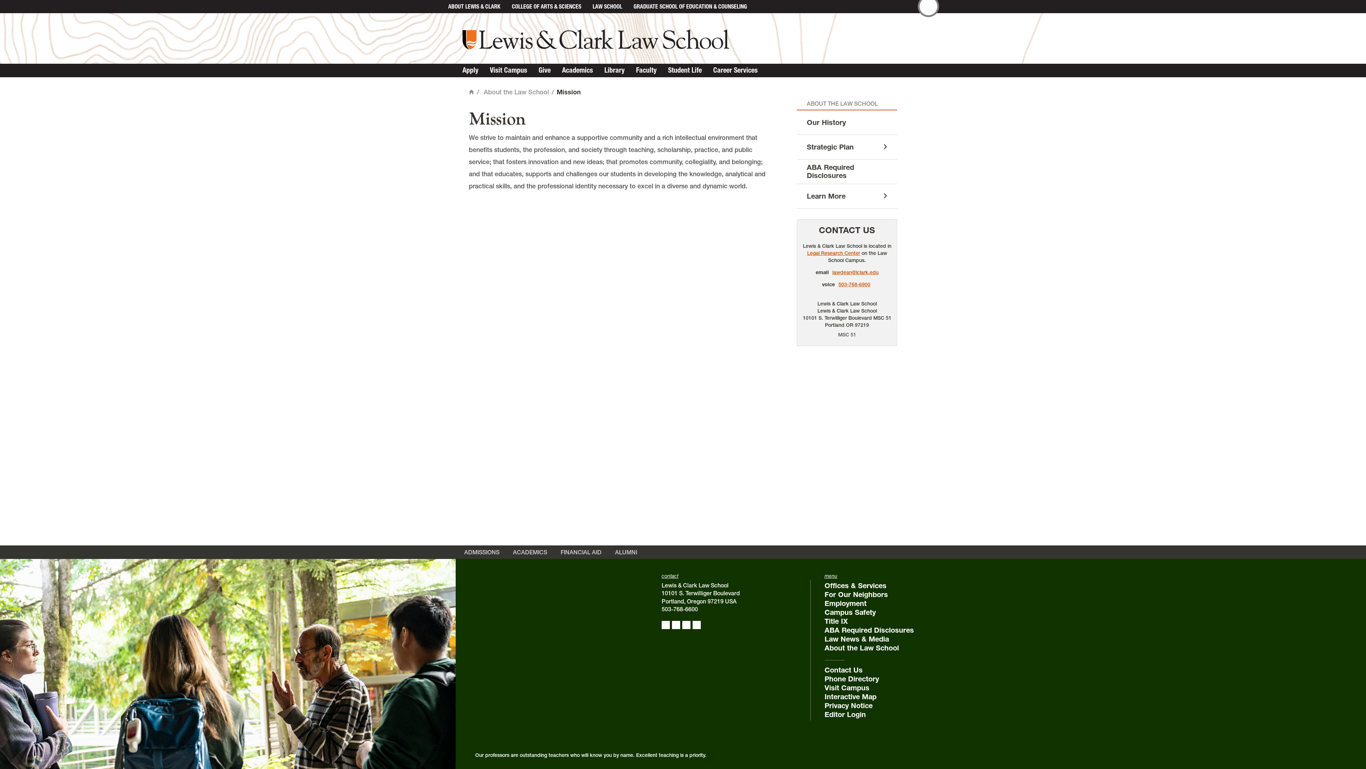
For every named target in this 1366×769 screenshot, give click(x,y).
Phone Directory (852, 679)
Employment (846, 603)
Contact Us (847, 230)
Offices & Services (855, 585)
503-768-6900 (854, 284)
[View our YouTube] (697, 625)
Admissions (481, 552)
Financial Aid (581, 552)
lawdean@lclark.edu (855, 272)
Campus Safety (850, 612)
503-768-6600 (680, 609)
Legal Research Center (833, 253)
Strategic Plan (830, 147)
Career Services (735, 70)
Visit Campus (508, 70)
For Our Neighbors (856, 594)
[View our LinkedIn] (686, 625)
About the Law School (516, 92)
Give (545, 70)
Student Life (685, 70)
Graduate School (690, 6)
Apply (470, 70)
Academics (577, 70)
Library (614, 70)
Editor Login (845, 714)
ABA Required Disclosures (830, 171)
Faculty (646, 70)
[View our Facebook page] (666, 625)
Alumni (626, 552)
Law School (607, 6)
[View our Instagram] (676, 625)
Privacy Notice (849, 705)
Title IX (836, 621)
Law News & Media (857, 639)
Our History (826, 122)
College (546, 6)
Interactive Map (851, 696)
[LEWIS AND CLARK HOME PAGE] (435, 6)
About (474, 6)
